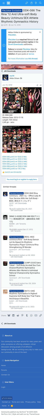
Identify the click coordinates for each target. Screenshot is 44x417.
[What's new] (36, 3)
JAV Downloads (21, 203)
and (13, 172)
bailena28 (15, 306)
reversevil (13, 250)
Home (3, 365)
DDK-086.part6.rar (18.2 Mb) (14, 169)
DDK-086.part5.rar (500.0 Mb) (14, 166)
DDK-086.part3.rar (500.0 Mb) (14, 161)
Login (3, 387)
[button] (3, 3)
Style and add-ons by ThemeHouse (25, 414)
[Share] (37, 85)
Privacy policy (30, 402)
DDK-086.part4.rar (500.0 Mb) (14, 164)
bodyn (11, 301)
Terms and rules (18, 402)
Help (39, 402)
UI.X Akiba (8, 398)
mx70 (5, 25)
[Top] (8, 406)
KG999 (11, 224)
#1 (41, 85)
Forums (4, 370)
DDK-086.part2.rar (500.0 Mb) (14, 159)
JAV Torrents (21, 224)
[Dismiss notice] (40, 32)
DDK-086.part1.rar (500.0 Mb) (14, 157)
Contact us (5, 375)
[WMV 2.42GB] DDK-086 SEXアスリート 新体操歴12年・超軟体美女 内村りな (24, 219)
